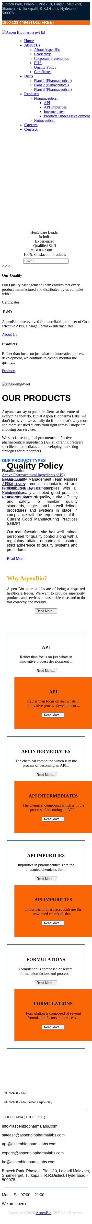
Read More (15, 558)
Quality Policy (45, 67)
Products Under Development (67, 116)
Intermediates (54, 111)
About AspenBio (47, 49)
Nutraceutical (44, 120)
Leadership (42, 54)
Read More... (46, 611)
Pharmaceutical (46, 98)
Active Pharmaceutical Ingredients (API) (33, 475)
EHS (38, 63)
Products (8, 371)
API (47, 103)
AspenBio (43, 1213)
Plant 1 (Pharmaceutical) (53, 80)
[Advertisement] (46, 182)
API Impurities (55, 107)
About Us (9, 334)
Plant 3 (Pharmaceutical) (53, 89)
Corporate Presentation (51, 58)
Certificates (42, 72)
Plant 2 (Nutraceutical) (51, 85)
